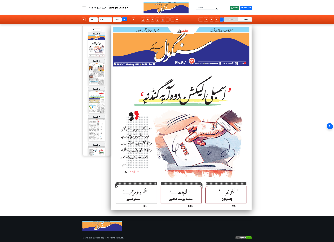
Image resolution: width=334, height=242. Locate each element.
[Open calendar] (143, 20)
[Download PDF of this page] (157, 20)
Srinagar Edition (117, 7)
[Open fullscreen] (168, 20)
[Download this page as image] (153, 20)
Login (235, 7)
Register (247, 7)
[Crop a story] (148, 20)
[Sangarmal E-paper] (166, 7)
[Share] (172, 20)
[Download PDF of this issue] (163, 19)
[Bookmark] (177, 20)
